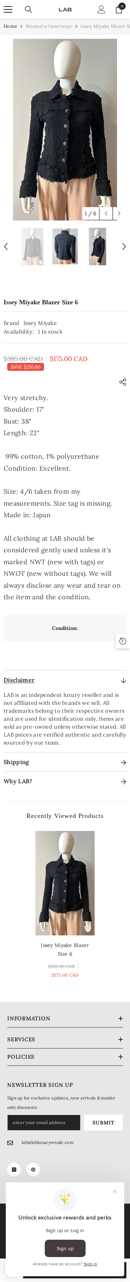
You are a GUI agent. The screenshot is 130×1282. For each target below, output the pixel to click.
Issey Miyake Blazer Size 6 (65, 949)
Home (10, 26)
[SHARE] (121, 382)
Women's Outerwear (49, 26)
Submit (103, 1122)
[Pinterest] (33, 1169)
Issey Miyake (40, 323)
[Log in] (101, 9)
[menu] (8, 9)
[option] (65, 129)
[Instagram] (14, 1169)
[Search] (28, 9)
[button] (106, 213)
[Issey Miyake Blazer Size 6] (65, 883)
